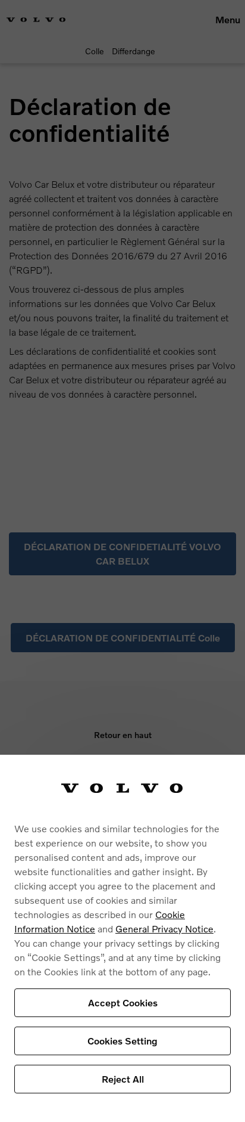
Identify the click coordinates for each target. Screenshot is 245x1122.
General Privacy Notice (164, 928)
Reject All (123, 1078)
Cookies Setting (122, 1040)
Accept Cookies (123, 1002)
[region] (122, 938)
